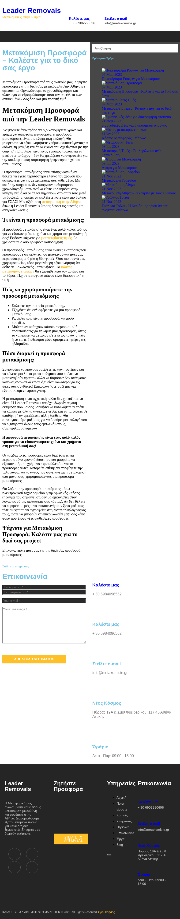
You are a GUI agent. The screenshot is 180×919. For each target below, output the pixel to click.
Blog (119, 845)
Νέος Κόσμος (152, 852)
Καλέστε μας (82, 20)
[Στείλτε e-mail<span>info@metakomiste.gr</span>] (108, 10)
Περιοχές (122, 827)
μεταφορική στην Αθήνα (61, 202)
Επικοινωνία (125, 833)
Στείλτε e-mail (120, 20)
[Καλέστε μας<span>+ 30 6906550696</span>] (72, 10)
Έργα (120, 839)
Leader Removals (31, 10)
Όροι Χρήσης (106, 912)
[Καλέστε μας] (98, 571)
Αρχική (121, 797)
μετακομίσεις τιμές (56, 238)
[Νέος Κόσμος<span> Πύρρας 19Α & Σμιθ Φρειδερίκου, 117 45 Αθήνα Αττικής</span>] (141, 837)
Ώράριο (152, 879)
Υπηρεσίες (124, 821)
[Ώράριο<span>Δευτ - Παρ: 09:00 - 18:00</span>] (141, 866)
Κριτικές (122, 815)
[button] (76, 35)
